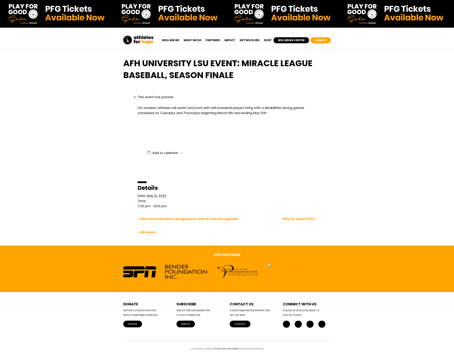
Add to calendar (165, 153)
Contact (240, 324)
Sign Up (185, 324)
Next (339, 271)
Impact (229, 40)
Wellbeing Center (291, 40)
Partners (213, 40)
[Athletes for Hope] (138, 38)
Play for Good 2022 (299, 219)
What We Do (192, 40)
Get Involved (249, 40)
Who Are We (170, 40)
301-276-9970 (237, 315)
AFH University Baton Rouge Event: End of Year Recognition (188, 219)
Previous (114, 271)
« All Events (147, 232)
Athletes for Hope (226, 348)
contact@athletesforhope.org (250, 310)
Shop (267, 40)
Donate (320, 40)
